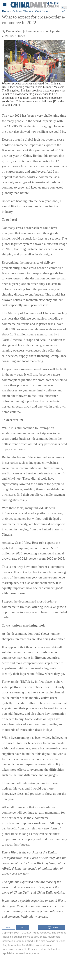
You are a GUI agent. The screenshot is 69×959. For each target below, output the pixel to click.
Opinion (17, 11)
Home (5, 11)
